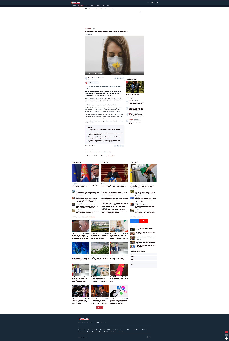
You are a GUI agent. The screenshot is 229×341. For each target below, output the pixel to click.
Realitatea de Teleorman (137, 329)
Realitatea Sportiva (88, 329)
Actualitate (96, 8)
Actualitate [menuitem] (81, 5)
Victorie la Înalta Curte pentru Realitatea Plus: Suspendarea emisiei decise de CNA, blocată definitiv (98, 302)
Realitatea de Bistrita (102, 329)
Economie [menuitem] (93, 5)
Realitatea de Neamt (98, 331)
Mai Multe (100, 307)
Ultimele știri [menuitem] (73, 5)
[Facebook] (155, 2)
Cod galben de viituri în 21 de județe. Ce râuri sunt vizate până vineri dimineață (87, 211)
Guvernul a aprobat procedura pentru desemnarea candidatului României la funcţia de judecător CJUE (80, 259)
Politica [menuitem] (87, 5)
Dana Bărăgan (125, 276)
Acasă (87, 8)
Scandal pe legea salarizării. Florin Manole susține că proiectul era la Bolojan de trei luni (114, 199)
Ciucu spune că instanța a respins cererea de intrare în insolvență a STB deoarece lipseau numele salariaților (136, 110)
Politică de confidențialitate (94, 322)
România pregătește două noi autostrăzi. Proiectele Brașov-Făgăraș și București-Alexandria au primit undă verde (105, 137)
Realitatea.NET (80, 329)
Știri (91, 8)
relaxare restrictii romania (104, 152)
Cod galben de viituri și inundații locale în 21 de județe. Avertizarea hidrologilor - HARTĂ (99, 258)
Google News (111, 155)
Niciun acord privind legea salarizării (144, 228)
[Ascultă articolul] (226, 332)
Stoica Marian (86, 255)
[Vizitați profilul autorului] (86, 78)
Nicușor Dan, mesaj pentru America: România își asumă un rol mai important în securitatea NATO (113, 185)
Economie (131, 119)
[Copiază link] (115, 78)
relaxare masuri (93, 152)
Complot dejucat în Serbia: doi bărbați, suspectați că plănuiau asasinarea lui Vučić (105, 130)
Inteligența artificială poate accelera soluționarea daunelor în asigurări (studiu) (80, 302)
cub (86, 152)
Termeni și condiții (85, 322)
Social (127, 98)
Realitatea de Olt (105, 331)
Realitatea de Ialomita (89, 331)
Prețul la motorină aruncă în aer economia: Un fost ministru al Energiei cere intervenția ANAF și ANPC (146, 206)
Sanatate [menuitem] (104, 5)
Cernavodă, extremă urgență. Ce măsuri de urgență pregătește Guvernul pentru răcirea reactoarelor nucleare (99, 237)
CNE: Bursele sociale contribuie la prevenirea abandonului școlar (136, 103)
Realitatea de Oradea (97, 77)
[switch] (152, 2)
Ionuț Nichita (125, 233)
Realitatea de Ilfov (81, 331)
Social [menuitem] (98, 5)
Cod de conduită (103, 322)
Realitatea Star (94, 329)
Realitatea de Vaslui (110, 329)
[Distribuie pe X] (123, 78)
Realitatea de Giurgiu (118, 329)
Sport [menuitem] (108, 5)
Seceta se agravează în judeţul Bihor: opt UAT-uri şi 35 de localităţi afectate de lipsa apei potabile (145, 194)
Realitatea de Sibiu (121, 331)
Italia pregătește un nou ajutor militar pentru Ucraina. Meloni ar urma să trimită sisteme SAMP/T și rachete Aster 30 (119, 237)
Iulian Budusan (106, 233)
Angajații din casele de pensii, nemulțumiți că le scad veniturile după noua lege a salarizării (136, 116)
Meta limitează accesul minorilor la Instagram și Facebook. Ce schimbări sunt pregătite (118, 302)
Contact (79, 322)
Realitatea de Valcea (145, 329)
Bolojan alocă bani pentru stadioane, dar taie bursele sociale (135, 122)
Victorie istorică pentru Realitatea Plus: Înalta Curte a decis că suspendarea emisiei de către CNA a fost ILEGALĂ (119, 259)
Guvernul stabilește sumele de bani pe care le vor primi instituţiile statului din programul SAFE (145, 200)
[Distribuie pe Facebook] (118, 78)
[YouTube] (157, 2)
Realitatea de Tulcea (113, 331)
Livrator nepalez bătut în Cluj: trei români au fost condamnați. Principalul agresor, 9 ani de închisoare (105, 133)
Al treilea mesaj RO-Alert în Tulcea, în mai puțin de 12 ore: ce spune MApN (119, 280)
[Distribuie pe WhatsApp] (120, 78)
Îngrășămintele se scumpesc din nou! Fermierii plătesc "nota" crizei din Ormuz (145, 211)
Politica (130, 107)
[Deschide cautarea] (148, 2)
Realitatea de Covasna (127, 329)
